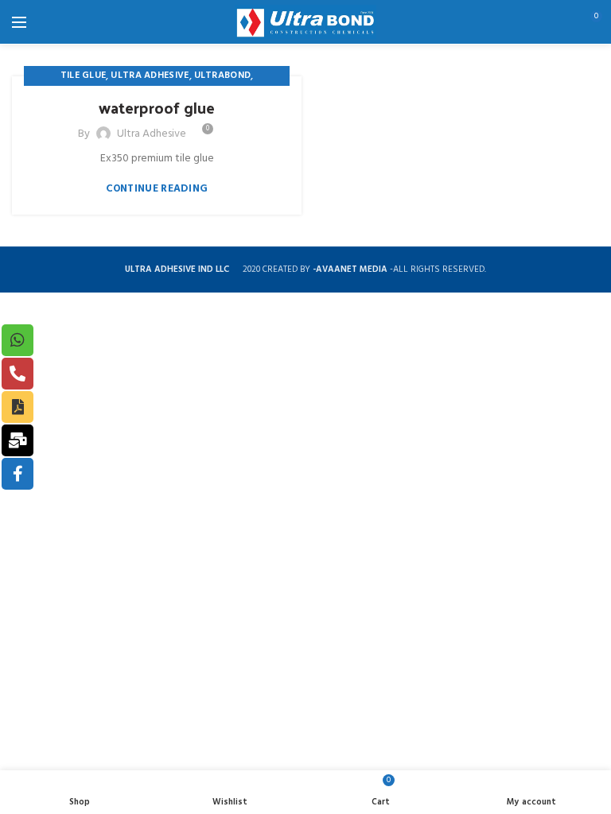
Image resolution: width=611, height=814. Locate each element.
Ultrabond (222, 75)
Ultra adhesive (150, 75)
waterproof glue (157, 107)
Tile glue (83, 75)
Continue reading (157, 189)
